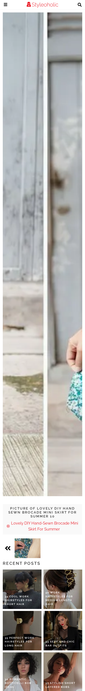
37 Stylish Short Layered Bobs (60, 685)
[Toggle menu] (6, 5)
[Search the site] (80, 5)
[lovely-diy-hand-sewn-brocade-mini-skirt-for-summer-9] (27, 548)
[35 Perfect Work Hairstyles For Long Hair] (22, 630)
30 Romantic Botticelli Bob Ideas (18, 683)
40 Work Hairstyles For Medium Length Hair (59, 598)
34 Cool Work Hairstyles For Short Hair (18, 600)
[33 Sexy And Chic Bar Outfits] (62, 630)
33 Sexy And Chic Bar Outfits (60, 643)
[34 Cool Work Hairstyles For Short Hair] (22, 589)
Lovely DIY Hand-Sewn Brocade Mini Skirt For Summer (44, 526)
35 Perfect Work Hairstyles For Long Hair (19, 641)
